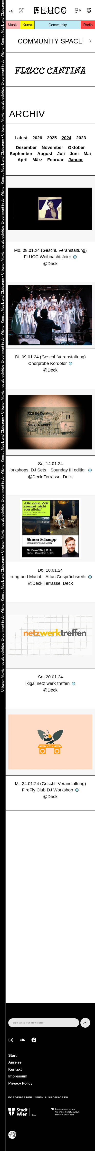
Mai (87, 153)
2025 (52, 137)
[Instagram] (10, 1040)
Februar (55, 159)
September (21, 153)
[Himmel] (11, 11)
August (44, 153)
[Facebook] (34, 1040)
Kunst (27, 25)
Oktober (76, 147)
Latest (21, 137)
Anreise (14, 1062)
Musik (13, 25)
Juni (74, 153)
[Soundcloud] (22, 1040)
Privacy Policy (20, 1083)
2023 (81, 137)
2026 (37, 137)
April (23, 159)
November (52, 147)
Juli (61, 153)
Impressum (17, 1076)
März (37, 159)
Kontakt (15, 1069)
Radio (88, 25)
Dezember (26, 147)
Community (57, 25)
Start (12, 1055)
